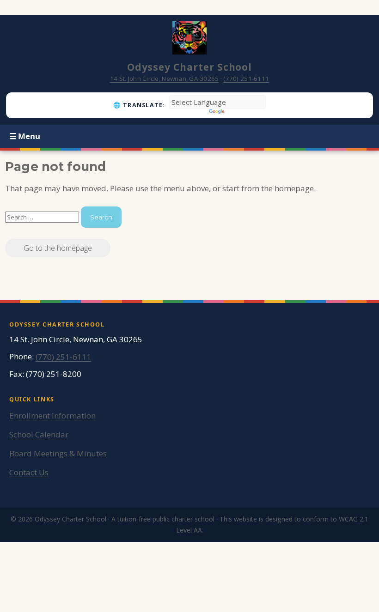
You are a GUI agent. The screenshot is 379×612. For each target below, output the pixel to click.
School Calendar (38, 434)
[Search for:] (43, 216)
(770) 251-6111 (246, 78)
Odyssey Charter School (189, 67)
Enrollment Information (52, 415)
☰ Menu (24, 136)
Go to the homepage (58, 248)
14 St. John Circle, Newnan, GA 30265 (164, 78)
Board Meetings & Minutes (58, 453)
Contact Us (29, 472)
